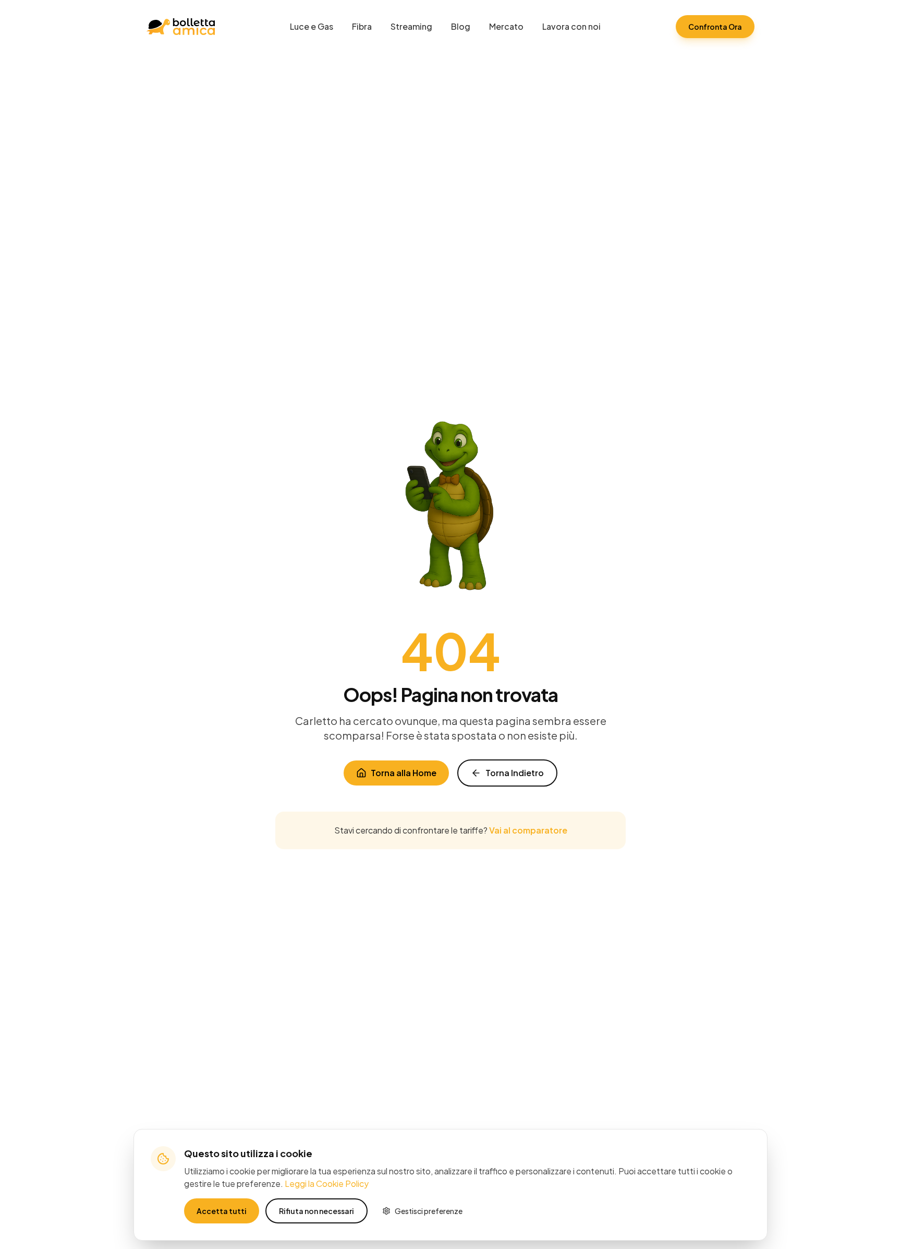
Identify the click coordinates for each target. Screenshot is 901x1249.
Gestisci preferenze (428, 1211)
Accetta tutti (222, 1211)
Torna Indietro (514, 772)
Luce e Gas (311, 26)
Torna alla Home (403, 772)
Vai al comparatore (528, 830)
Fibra (362, 26)
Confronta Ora (715, 26)
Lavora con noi (571, 26)
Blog (460, 26)
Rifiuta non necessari (316, 1211)
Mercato (506, 26)
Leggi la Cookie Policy (327, 1183)
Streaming (411, 26)
